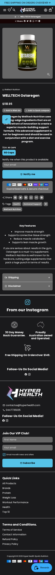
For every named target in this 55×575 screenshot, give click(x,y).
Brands (6, 488)
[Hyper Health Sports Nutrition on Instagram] (27, 302)
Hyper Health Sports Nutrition (35, 556)
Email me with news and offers (20, 454)
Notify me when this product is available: (25, 159)
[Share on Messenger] (39, 21)
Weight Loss (9, 497)
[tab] (27, 277)
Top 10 (6, 512)
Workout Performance (15, 502)
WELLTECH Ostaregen (30, 16)
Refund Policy (10, 539)
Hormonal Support (32, 204)
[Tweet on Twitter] (27, 21)
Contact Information (14, 534)
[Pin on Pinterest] (30, 21)
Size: (9, 147)
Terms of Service (12, 529)
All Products (9, 483)
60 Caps (9, 152)
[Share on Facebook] (25, 21)
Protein (6, 493)
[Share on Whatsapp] (33, 21)
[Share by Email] (36, 21)
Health (16, 204)
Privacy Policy (10, 544)
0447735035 (12, 410)
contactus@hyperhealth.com (21, 405)
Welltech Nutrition (11, 89)
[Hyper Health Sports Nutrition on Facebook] (26, 374)
